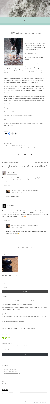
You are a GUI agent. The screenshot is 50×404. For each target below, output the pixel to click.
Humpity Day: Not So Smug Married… (11, 371)
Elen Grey (25, 20)
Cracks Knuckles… (7, 367)
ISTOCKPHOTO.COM (37, 123)
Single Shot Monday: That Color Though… (12, 373)
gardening (23, 147)
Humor (27, 147)
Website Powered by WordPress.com (25, 401)
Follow (25, 354)
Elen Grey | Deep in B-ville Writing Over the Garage (15, 145)
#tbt (7, 147)
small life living (31, 147)
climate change (14, 147)
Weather (6, 148)
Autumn (9, 147)
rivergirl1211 (10, 172)
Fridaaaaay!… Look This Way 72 (10, 369)
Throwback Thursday (39, 147)
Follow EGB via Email (7, 343)
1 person (8, 185)
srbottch (9, 205)
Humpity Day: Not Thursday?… (10, 374)
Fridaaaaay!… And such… (41, 162)
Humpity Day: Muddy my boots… (10, 162)
